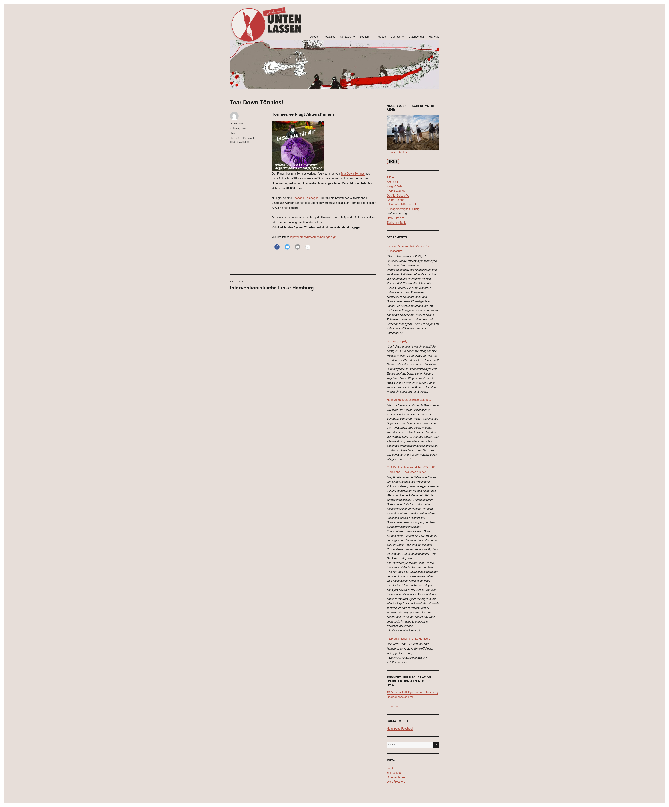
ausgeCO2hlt (395, 186)
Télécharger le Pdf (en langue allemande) (412, 692)
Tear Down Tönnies (353, 173)
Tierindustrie (249, 138)
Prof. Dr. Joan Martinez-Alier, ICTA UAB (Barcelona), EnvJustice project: (411, 469)
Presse (381, 36)
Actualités (329, 36)
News (233, 133)
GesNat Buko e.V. (398, 195)
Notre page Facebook (400, 728)
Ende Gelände (396, 191)
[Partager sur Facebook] (277, 247)
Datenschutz (416, 36)
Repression (235, 138)
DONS (393, 161)
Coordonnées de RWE (401, 697)
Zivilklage (244, 141)
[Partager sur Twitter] (287, 247)
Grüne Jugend (395, 200)
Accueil (314, 36)
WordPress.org (396, 781)
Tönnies (234, 141)
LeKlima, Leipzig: (397, 341)
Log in (390, 768)
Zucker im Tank (396, 222)
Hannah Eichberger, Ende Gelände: (409, 400)
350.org (391, 177)
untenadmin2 (236, 123)
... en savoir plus (397, 152)
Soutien (364, 36)
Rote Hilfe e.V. (396, 218)
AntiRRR (392, 182)
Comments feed (396, 777)
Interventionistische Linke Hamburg (408, 638)
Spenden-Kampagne (305, 198)
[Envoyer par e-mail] (297, 247)
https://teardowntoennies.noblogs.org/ (312, 237)
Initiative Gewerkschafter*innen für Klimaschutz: (408, 248)
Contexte (345, 36)
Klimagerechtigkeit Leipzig (403, 209)
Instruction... (394, 706)
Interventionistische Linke (402, 204)
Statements (397, 237)
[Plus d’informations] (307, 247)
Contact (395, 36)
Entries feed (394, 773)
